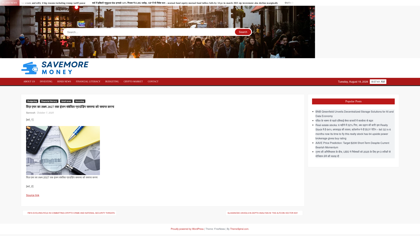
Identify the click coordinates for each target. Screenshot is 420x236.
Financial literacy (88, 81)
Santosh (30, 112)
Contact (153, 81)
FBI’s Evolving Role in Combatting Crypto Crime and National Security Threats (71, 212)
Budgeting (112, 81)
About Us (29, 81)
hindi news (64, 81)
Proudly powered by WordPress (187, 228)
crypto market (133, 81)
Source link (32, 195)
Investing (46, 81)
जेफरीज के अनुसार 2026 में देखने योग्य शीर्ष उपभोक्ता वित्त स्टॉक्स (293, 3)
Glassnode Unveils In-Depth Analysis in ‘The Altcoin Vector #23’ (263, 212)
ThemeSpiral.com (239, 228)
